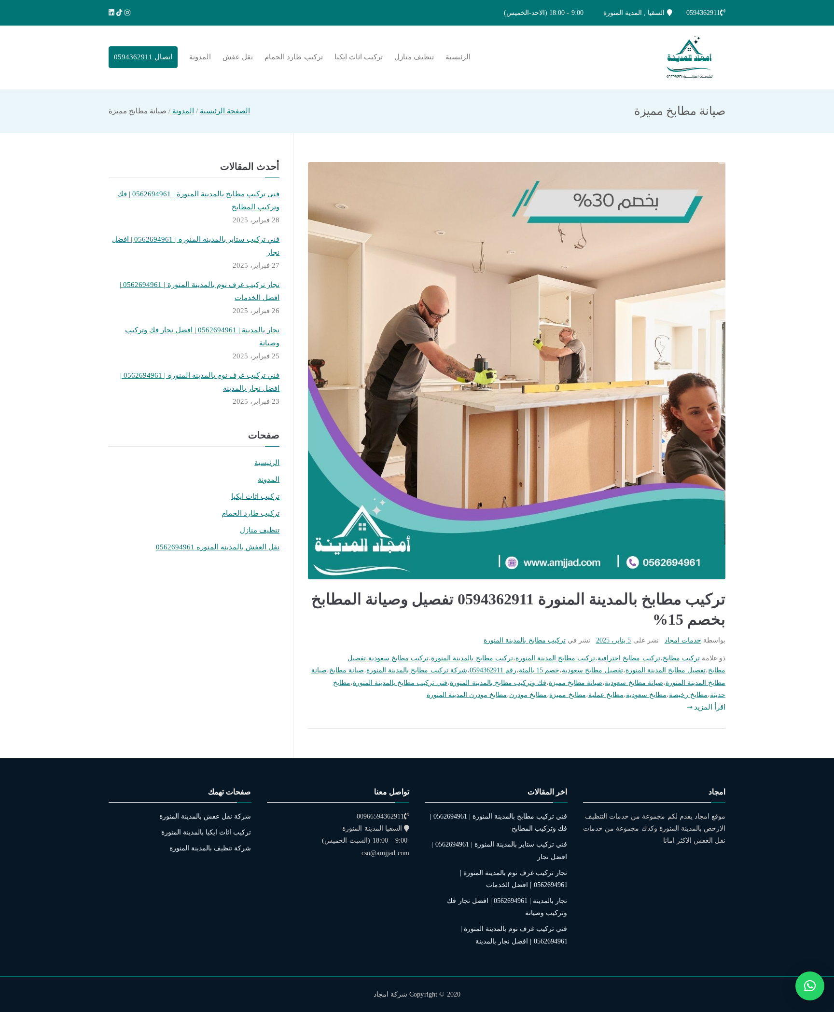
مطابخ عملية (606, 694)
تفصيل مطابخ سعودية (592, 670)
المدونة (200, 57)
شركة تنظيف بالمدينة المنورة (210, 848)
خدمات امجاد (683, 640)
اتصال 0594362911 (143, 57)
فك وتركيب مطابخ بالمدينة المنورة (498, 682)
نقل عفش (237, 57)
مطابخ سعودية (646, 694)
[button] (809, 985)
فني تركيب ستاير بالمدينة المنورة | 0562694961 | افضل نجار (195, 245)
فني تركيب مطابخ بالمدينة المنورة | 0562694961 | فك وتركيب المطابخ (198, 200)
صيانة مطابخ (346, 670)
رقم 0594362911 (493, 670)
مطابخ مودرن (528, 694)
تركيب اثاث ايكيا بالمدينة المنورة (206, 832)
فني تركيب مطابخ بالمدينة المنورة (400, 682)
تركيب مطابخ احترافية (629, 658)
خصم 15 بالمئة (539, 670)
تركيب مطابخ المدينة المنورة (555, 658)
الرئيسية (458, 57)
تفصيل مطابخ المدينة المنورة (666, 670)
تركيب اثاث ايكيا (358, 57)
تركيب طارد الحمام (293, 57)
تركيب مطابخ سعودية (398, 658)
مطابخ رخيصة (688, 694)
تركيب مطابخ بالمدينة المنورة (524, 640)
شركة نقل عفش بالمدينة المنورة (205, 816)
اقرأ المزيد (709, 707)
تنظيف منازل (414, 57)
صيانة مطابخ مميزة (575, 682)
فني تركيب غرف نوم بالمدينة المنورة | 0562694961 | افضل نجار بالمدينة (199, 381)
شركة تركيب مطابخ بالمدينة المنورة (416, 670)
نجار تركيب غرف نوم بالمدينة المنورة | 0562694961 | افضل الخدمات (199, 291)
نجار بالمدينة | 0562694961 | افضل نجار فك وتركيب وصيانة (202, 336)
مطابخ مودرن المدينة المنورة (467, 694)
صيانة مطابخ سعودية (634, 682)
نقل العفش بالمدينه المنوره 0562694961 (218, 547)
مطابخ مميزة (567, 694)
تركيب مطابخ (681, 658)
